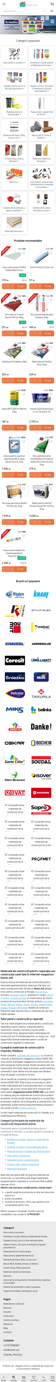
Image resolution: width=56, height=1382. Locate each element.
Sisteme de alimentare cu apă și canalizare (21, 1287)
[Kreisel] (15, 644)
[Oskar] (15, 743)
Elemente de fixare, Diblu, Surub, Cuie (19, 1260)
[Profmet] (41, 859)
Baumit (11, 1004)
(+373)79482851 (11, 1345)
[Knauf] (41, 594)
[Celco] (41, 875)
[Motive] (15, 941)
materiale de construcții (28, 1055)
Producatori (8, 1316)
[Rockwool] (41, 793)
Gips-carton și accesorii (18, 1155)
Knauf (3, 1004)
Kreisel (23, 1007)
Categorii (8, 1228)
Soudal (34, 1004)
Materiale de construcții (13, 1304)
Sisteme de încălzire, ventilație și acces (20, 1291)
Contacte (7, 1332)
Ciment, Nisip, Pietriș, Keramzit (16, 1268)
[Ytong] (15, 892)
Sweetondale (45, 1004)
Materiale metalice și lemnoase (17, 1272)
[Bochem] (41, 743)
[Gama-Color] (15, 760)
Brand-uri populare (28, 581)
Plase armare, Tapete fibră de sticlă (18, 1255)
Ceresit (4, 1007)
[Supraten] (15, 726)
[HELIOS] (41, 677)
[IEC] (15, 925)
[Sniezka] (15, 677)
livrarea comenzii (27, 1108)
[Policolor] (15, 693)
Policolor (13, 1007)
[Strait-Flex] (41, 611)
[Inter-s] (41, 925)
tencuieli (14, 995)
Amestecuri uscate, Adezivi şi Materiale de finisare (25, 1236)
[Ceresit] (15, 660)
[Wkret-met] (15, 859)
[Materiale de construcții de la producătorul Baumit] (28, 24)
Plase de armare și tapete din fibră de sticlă (28, 1151)
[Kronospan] (15, 908)
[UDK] (15, 875)
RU (52, 11)
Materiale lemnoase (17, 1168)
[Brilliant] (41, 660)
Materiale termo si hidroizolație (17, 1251)
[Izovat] (15, 793)
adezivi (23, 995)
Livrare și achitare (11, 1320)
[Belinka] (41, 710)
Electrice (7, 1276)
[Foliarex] (15, 826)
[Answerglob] (41, 644)
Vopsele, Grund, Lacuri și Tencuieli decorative (23, 1240)
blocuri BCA (41, 991)
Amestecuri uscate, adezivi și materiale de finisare (28, 1141)
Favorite (7, 1312)
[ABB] (41, 908)
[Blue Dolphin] (41, 941)
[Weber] (41, 627)
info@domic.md (11, 1350)
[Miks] (15, 710)
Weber (19, 1004)
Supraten (48, 1001)
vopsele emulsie (18, 998)
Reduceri (7, 1308)
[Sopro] (41, 809)
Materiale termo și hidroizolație (23, 1160)
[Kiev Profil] (15, 611)
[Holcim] (41, 892)
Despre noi (8, 1324)
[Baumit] (15, 627)
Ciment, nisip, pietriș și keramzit (23, 1164)
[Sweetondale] (15, 809)
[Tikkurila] (41, 693)
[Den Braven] (15, 776)
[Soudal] (41, 760)
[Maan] (41, 958)
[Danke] (41, 726)
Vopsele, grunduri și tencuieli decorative (27, 1147)
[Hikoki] (15, 958)
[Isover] (41, 776)
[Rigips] (15, 594)
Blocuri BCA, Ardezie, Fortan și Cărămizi (20, 1264)
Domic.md (32, 5)
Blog (5, 1328)
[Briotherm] (15, 842)
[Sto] (41, 842)
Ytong (26, 1004)
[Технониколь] (41, 826)
